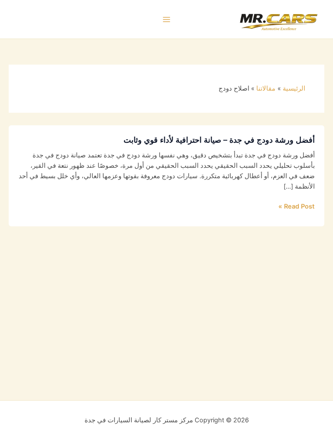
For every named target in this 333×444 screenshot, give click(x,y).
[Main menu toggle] (166, 19)
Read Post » (296, 206)
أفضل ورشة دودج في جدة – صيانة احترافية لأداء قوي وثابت (219, 139)
